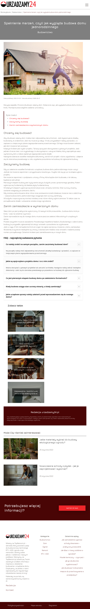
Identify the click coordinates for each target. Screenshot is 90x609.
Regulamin (53, 605)
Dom (45, 543)
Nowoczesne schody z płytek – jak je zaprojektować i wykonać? (59, 467)
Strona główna (6, 12)
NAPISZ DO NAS (72, 508)
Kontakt (10, 590)
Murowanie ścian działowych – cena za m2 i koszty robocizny (26, 368)
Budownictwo (17, 12)
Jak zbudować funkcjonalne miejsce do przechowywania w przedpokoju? (72, 571)
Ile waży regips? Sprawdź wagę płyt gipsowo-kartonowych (26, 321)
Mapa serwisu (36, 605)
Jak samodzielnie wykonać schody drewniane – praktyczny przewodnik (72, 543)
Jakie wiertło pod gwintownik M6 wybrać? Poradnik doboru (26, 345)
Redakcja (11, 585)
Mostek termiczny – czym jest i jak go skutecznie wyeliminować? (72, 560)
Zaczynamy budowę (18, 122)
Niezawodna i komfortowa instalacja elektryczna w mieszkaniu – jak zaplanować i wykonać (26, 392)
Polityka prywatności (16, 605)
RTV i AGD (45, 554)
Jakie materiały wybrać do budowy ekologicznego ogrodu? (58, 441)
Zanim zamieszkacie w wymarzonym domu (28, 125)
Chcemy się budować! (19, 118)
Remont (45, 550)
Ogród (45, 547)
